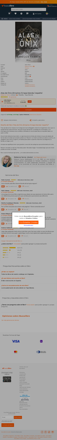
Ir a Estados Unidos (28, 222)
